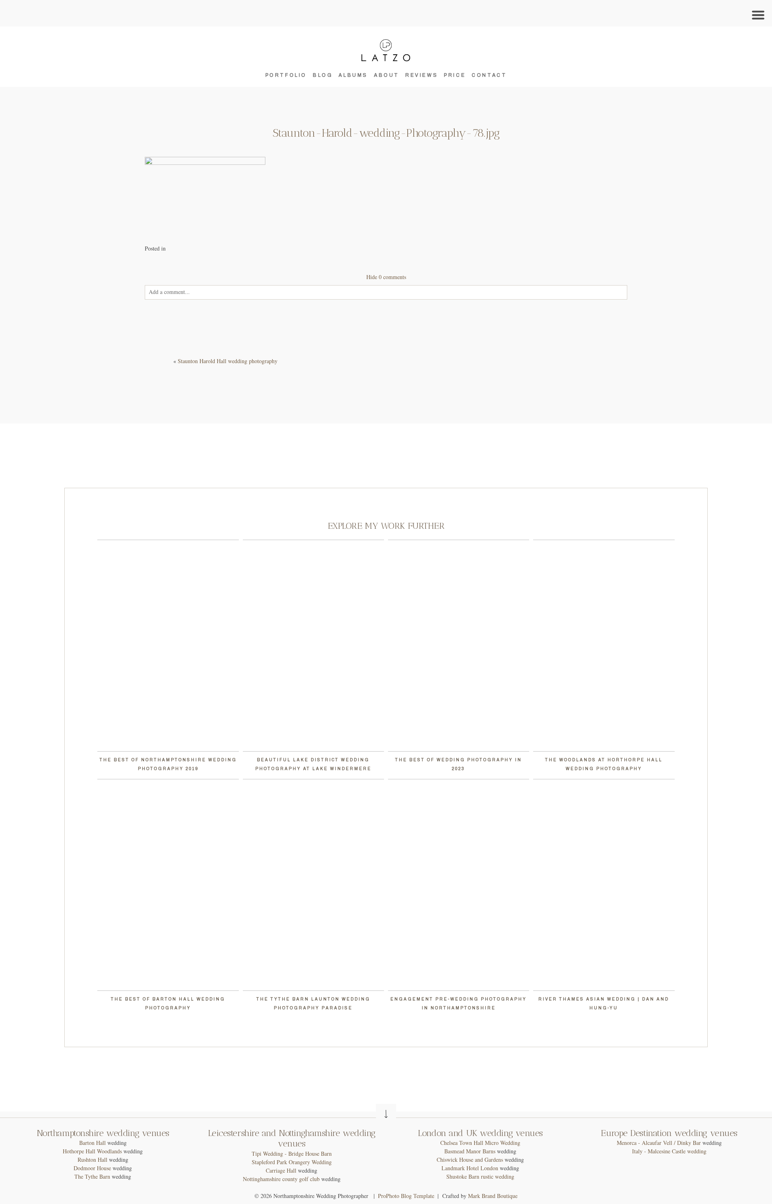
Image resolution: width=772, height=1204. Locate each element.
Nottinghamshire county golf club (281, 1179)
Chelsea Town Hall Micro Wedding (480, 1142)
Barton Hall (92, 1142)
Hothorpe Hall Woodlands (92, 1151)
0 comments (386, 277)
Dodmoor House (92, 1168)
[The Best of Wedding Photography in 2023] (458, 646)
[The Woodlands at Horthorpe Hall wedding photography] (603, 646)
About (386, 75)
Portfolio (286, 75)
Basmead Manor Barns (469, 1151)
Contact (489, 75)
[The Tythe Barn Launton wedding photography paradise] (313, 885)
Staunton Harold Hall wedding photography (227, 361)
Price (455, 75)
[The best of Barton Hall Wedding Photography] (167, 885)
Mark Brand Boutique (492, 1196)
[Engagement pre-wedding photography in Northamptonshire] (458, 885)
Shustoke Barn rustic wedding (480, 1176)
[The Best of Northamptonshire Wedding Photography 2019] (167, 646)
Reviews (421, 75)
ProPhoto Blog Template (406, 1196)
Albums (353, 75)
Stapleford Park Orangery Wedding (292, 1162)
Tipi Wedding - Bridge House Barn (292, 1153)
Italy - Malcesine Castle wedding (669, 1151)
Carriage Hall (281, 1170)
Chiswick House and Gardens (470, 1159)
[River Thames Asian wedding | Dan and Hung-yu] (603, 885)
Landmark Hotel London (469, 1168)
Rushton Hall (92, 1159)
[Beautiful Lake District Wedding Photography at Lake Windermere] (313, 646)
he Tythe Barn (94, 1176)
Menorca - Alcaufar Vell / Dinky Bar (659, 1142)
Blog (323, 75)
